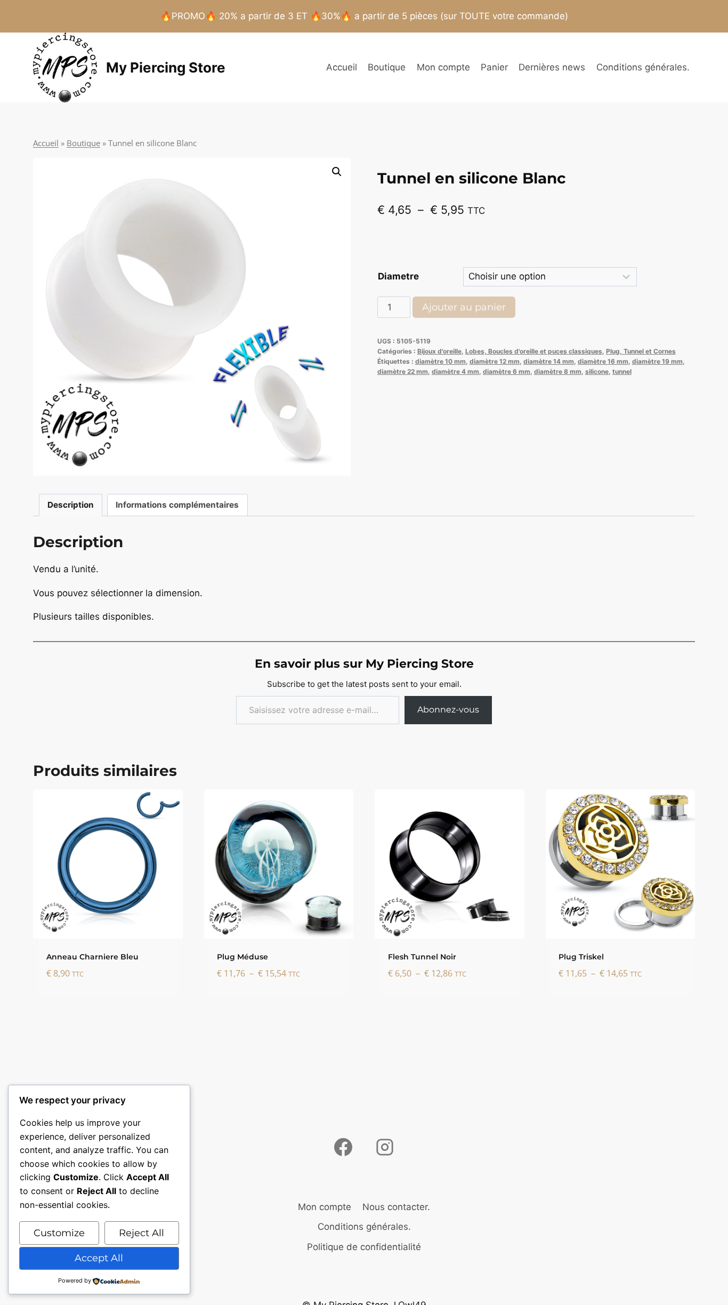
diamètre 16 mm (603, 361)
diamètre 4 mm (455, 371)
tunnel (622, 371)
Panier (494, 67)
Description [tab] (70, 505)
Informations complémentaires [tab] (177, 505)
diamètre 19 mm (657, 361)
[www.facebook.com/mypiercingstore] (343, 1147)
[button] (336, 171)
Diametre (398, 276)
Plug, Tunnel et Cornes (641, 351)
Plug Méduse (242, 957)
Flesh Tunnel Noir (422, 957)
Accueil (341, 67)
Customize (59, 1233)
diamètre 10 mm (440, 361)
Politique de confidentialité (364, 1247)
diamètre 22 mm (402, 371)
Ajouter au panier (464, 307)
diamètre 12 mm (495, 361)
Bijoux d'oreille (439, 351)
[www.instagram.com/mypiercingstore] (385, 1147)
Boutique (387, 67)
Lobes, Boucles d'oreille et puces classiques (533, 351)
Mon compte (443, 67)
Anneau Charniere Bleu (92, 957)
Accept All (99, 1258)
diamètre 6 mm (506, 371)
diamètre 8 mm (557, 371)
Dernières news (552, 67)
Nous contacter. (396, 1207)
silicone (597, 371)
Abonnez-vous (448, 709)
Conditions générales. (643, 67)
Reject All (141, 1233)
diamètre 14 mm (548, 361)
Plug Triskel (581, 957)
